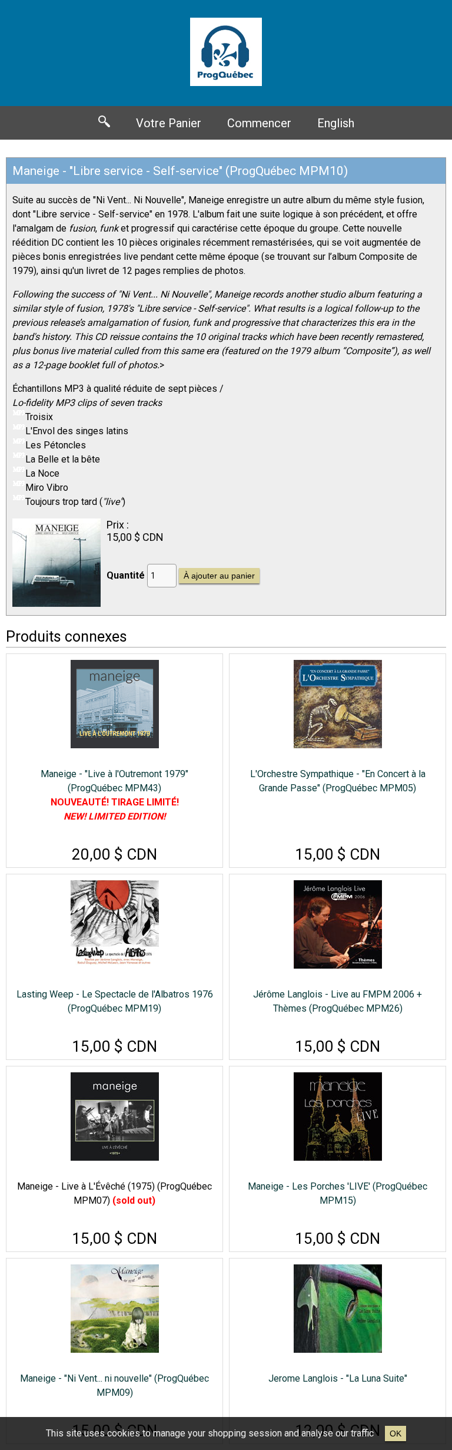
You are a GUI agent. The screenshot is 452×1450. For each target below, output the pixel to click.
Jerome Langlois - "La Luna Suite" (337, 1378)
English (335, 123)
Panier (168, 123)
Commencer (259, 123)
